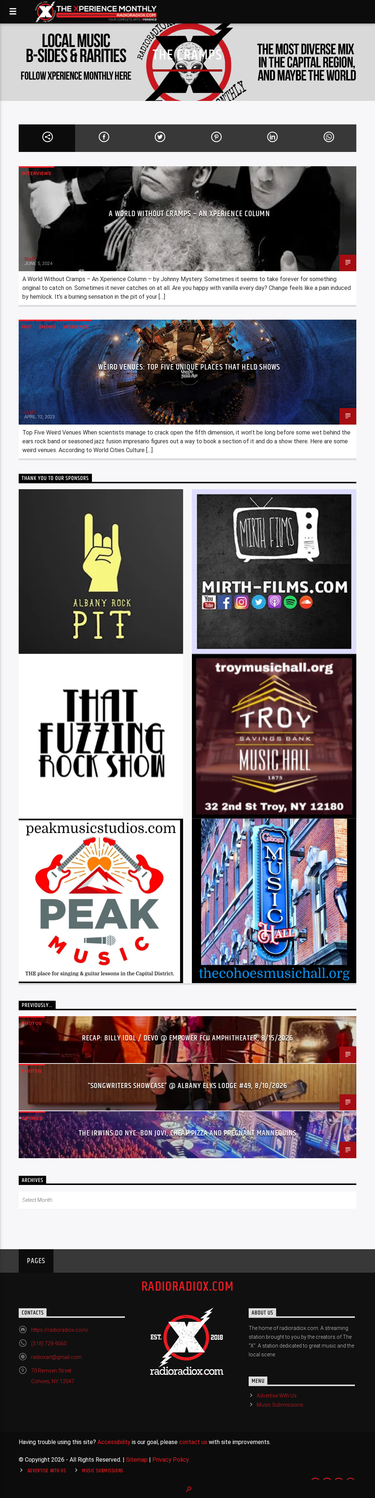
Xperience (76, 327)
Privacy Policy (170, 1459)
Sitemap (137, 1459)
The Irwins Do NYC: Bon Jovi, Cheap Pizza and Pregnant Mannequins (187, 1133)
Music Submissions (280, 1405)
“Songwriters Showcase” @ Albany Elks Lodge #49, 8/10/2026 (187, 1086)
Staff (29, 259)
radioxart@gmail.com (56, 1357)
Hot (27, 327)
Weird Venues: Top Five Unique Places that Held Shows (189, 367)
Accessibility (113, 1442)
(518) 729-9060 (49, 1343)
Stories (32, 1118)
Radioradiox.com (187, 1286)
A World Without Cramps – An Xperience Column (189, 213)
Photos (32, 1023)
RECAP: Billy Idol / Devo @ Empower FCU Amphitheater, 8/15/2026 (187, 1038)
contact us (193, 1442)
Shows (47, 327)
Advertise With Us (277, 1396)
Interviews (36, 173)
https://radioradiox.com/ (60, 1330)
